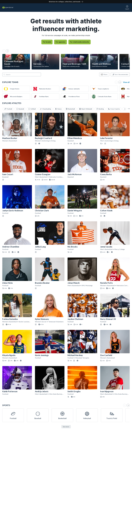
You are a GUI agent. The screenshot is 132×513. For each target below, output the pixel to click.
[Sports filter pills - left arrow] (127, 108)
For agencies (60, 42)
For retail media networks (79, 42)
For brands (47, 42)
